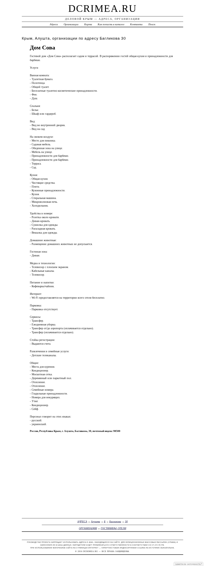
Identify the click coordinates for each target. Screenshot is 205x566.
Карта (88, 24)
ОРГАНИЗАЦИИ (88, 528)
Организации (71, 24)
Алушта (95, 521)
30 (126, 521)
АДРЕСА (82, 521)
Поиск (151, 24)
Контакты (136, 24)
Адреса (54, 24)
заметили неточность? (188, 564)
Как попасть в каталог (111, 24)
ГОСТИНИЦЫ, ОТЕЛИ (113, 528)
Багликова (115, 521)
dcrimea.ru (102, 8)
